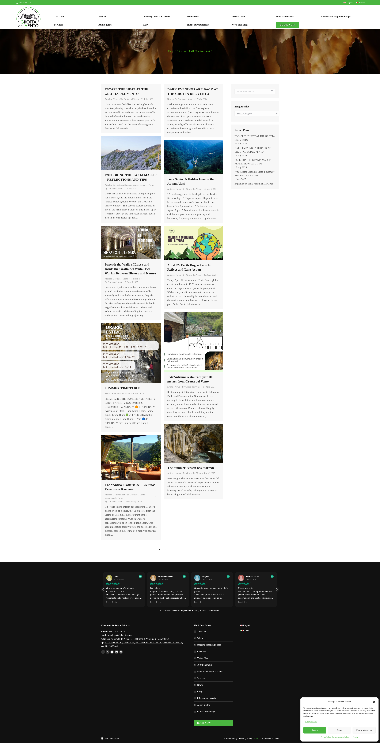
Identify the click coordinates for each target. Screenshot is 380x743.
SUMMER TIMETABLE (122, 388)
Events (170, 387)
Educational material (206, 698)
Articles (108, 99)
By (129, 99)
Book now (204, 723)
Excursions (118, 185)
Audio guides (203, 705)
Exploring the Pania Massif (247, 183)
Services (201, 678)
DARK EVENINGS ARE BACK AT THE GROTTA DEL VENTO (252, 150)
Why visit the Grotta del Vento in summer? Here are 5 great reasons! (254, 174)
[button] (374, 701)
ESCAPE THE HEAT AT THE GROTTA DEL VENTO (255, 138)
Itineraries (201, 651)
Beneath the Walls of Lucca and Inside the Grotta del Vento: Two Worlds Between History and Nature (130, 269)
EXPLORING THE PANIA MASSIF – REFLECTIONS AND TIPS (253, 162)
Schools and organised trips (210, 671)
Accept (315, 730)
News (115, 99)
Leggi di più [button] (111, 602)
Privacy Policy (245, 738)
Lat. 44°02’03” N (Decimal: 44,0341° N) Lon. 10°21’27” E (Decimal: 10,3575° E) (144, 642)
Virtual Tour (203, 658)
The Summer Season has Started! (190, 468)
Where (200, 638)
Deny (339, 730)
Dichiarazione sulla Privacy (342, 737)
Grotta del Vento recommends (127, 279)
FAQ (199, 691)
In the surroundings (206, 711)
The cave (201, 631)
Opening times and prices (209, 645)
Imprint (355, 737)
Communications (121, 495)
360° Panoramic (204, 665)
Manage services (311, 722)
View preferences (364, 730)
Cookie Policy (326, 737)
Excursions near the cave (136, 185)
